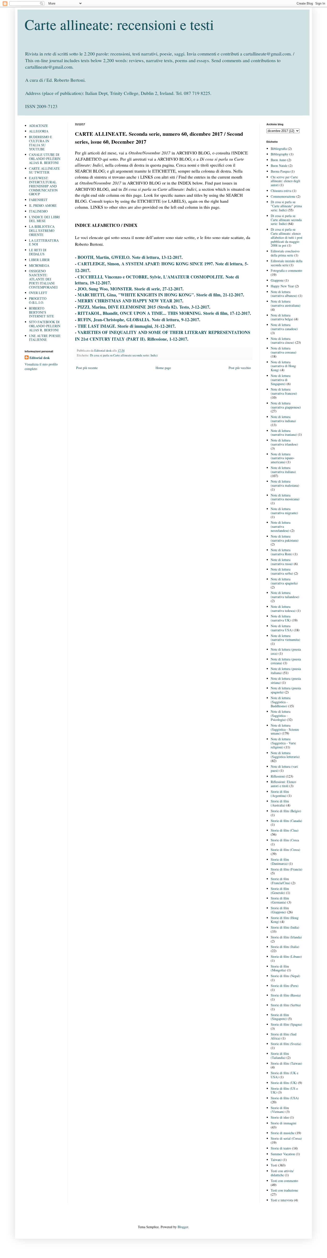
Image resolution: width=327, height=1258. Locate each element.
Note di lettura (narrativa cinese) (282, 340)
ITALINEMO (38, 211)
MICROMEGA (39, 265)
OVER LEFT (38, 292)
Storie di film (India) (285, 927)
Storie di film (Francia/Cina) (280, 881)
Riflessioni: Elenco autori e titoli (283, 783)
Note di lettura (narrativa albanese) (284, 293)
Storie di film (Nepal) (285, 976)
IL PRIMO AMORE (43, 205)
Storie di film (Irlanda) (286, 937)
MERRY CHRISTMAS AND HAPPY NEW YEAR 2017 (130, 301)
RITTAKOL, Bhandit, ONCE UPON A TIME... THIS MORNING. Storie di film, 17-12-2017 (164, 313)
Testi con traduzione (284, 1190)
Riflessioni (278, 776)
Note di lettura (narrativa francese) (284, 391)
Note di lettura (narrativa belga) (282, 317)
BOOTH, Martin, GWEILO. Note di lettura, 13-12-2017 (129, 257)
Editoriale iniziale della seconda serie (286, 263)
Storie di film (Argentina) (280, 793)
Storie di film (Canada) (286, 820)
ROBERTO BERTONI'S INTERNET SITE (41, 312)
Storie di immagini (283, 1123)
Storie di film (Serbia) (286, 1005)
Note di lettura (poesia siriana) (286, 680)
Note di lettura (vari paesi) (284, 768)
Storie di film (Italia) (285, 946)
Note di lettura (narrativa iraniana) (284, 432)
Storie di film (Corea (285, 840)
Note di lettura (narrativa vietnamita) (285, 637)
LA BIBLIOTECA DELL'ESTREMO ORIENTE (42, 230)
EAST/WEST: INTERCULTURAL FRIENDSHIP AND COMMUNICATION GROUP (43, 186)
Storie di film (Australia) (280, 803)
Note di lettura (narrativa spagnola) (284, 581)
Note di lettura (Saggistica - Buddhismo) (280, 702)
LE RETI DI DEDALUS (37, 252)
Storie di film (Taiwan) (286, 1063)
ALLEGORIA (38, 131)
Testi (274, 1165)
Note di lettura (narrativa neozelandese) (280, 526)
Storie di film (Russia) (286, 995)
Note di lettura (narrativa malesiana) (285, 483)
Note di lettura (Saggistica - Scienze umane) (285, 729)
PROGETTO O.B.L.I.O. (37, 300)
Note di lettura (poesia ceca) (286, 651)
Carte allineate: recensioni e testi (119, 24)
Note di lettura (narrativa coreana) (283, 350)
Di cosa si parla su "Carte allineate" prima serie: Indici (286, 206)
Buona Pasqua (280, 171)
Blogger (183, 1227)
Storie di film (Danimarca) (280, 861)
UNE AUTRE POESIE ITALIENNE (45, 337)
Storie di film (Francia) (286, 869)
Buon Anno (278, 160)
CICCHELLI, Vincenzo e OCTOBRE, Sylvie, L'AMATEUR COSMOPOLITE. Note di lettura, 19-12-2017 (157, 280)
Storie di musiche (282, 1133)
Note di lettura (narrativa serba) (282, 571)
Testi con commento (284, 1180)
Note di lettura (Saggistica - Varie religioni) (283, 743)
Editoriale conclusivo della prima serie (285, 253)
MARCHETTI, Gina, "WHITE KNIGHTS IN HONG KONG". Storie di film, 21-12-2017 (160, 295)
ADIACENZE (38, 125)
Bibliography (279, 154)
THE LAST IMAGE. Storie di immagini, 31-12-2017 (126, 326)
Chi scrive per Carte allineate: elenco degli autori (285, 181)
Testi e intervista (282, 1200)
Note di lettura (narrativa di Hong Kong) (283, 366)
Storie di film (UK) (284, 1082)
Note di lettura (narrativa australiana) (285, 303)
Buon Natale (279, 165)
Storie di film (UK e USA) (284, 1075)
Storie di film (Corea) (285, 849)
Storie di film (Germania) (280, 900)
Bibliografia (279, 148)
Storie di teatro (281, 1148)
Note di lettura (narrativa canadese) (284, 326)
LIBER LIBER (39, 259)
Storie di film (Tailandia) (280, 1055)
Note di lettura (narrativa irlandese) (284, 442)
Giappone (277, 280)
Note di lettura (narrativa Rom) (282, 552)
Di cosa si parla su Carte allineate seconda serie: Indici (124, 355)
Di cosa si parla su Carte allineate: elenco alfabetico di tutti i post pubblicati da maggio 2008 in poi (286, 237)
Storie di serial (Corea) (286, 1138)
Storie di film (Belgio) (286, 811)
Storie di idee (280, 1117)
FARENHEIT (38, 199)
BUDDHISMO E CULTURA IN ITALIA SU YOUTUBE (40, 143)
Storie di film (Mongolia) (280, 968)
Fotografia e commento (286, 270)
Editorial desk (39, 357)
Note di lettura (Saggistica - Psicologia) (280, 715)
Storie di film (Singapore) (280, 1017)
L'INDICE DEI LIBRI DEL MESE (44, 219)
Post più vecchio (240, 367)
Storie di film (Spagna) (286, 1024)
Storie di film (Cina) (285, 830)
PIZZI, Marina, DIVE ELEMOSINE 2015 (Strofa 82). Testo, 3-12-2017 (143, 307)
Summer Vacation (283, 1154)
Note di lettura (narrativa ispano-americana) (283, 458)
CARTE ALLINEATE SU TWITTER (44, 170)
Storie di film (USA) (285, 1098)
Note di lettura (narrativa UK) (281, 618)
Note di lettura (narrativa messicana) (285, 497)
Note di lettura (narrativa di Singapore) (280, 379)
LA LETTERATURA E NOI (44, 242)
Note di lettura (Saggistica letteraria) (285, 755)
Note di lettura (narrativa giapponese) (286, 405)
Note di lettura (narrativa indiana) (283, 418)
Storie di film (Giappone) (280, 910)
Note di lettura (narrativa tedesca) (283, 608)
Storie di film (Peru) (285, 985)
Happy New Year (282, 286)
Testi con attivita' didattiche (282, 1173)
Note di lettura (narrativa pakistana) (285, 538)
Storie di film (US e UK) (284, 1090)
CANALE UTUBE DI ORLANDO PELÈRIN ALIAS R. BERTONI (44, 158)
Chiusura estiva (281, 190)
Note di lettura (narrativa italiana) (283, 469)
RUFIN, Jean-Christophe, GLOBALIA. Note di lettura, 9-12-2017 (138, 319)
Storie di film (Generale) (280, 890)
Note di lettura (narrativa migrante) (284, 510)
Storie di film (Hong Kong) (285, 919)
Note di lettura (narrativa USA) (282, 628)
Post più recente (87, 367)
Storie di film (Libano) (286, 956)
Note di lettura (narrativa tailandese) (285, 594)
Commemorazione (283, 196)
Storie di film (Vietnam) (280, 1110)
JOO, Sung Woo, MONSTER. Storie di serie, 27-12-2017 (130, 289)
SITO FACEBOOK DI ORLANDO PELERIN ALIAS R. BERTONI (44, 326)
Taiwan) (276, 1159)
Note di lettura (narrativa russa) (282, 561)
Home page (163, 367)
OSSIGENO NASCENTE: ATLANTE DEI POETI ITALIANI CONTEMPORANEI (43, 279)
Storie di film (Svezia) (286, 1043)
